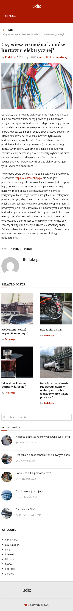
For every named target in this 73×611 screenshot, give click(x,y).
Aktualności (11, 540)
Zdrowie (9, 573)
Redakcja (10, 57)
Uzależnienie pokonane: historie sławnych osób (43, 455)
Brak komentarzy (57, 57)
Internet (9, 554)
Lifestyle (10, 559)
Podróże (10, 568)
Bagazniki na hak (51, 329)
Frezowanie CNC (25, 509)
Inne (41, 57)
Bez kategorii (12, 544)
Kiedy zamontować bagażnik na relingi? (14, 331)
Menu (9, 16)
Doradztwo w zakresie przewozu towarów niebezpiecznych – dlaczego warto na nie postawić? (54, 390)
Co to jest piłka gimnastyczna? (33, 473)
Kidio (36, 6)
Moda (8, 564)
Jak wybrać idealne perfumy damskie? (13, 385)
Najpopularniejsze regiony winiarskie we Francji (43, 436)
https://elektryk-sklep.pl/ (28, 178)
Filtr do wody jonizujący (29, 491)
